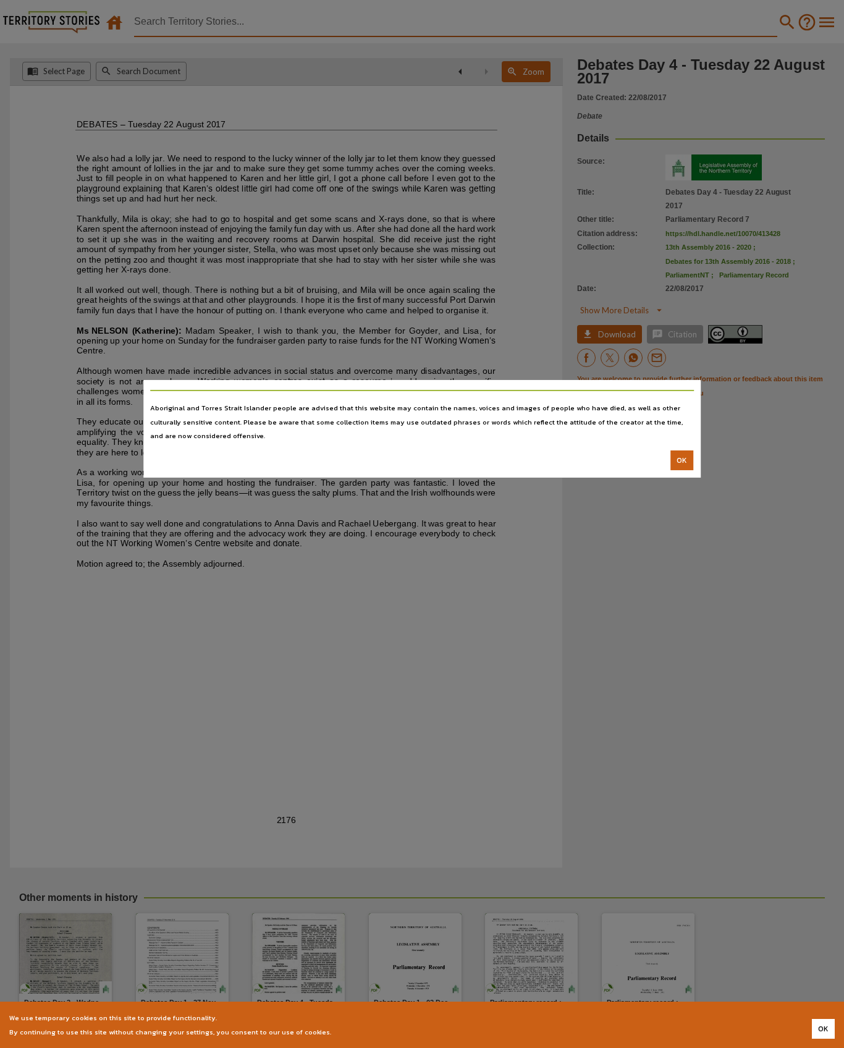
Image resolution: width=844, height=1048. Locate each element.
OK (682, 460)
